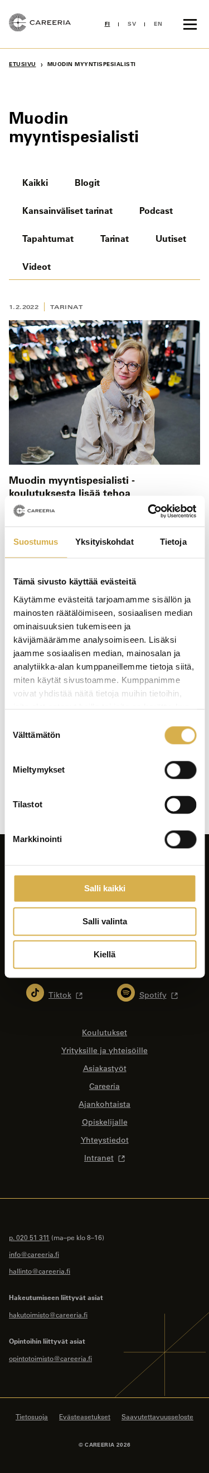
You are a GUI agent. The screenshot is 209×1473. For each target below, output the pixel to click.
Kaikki (35, 182)
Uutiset (170, 238)
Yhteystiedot (105, 1140)
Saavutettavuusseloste (157, 1416)
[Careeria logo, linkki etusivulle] (40, 24)
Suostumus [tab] (36, 541)
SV (132, 23)
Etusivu (22, 64)
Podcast (156, 210)
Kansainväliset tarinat (67, 210)
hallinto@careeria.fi (39, 1270)
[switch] (180, 770)
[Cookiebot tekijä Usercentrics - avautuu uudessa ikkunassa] (148, 511)
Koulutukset (104, 1032)
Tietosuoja (32, 1416)
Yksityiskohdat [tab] (104, 541)
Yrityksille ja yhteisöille (104, 1050)
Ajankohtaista (104, 1104)
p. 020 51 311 (29, 1237)
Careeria (104, 1086)
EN (158, 23)
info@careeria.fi (34, 1254)
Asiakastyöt (105, 1068)
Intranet (99, 1158)
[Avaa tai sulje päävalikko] (190, 24)
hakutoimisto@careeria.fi (48, 1314)
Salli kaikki (104, 888)
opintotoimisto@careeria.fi (50, 1358)
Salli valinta (104, 921)
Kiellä (104, 954)
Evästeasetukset (84, 1416)
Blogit (87, 182)
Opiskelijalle (105, 1122)
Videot (36, 266)
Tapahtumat (48, 238)
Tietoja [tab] (173, 541)
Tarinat (114, 238)
